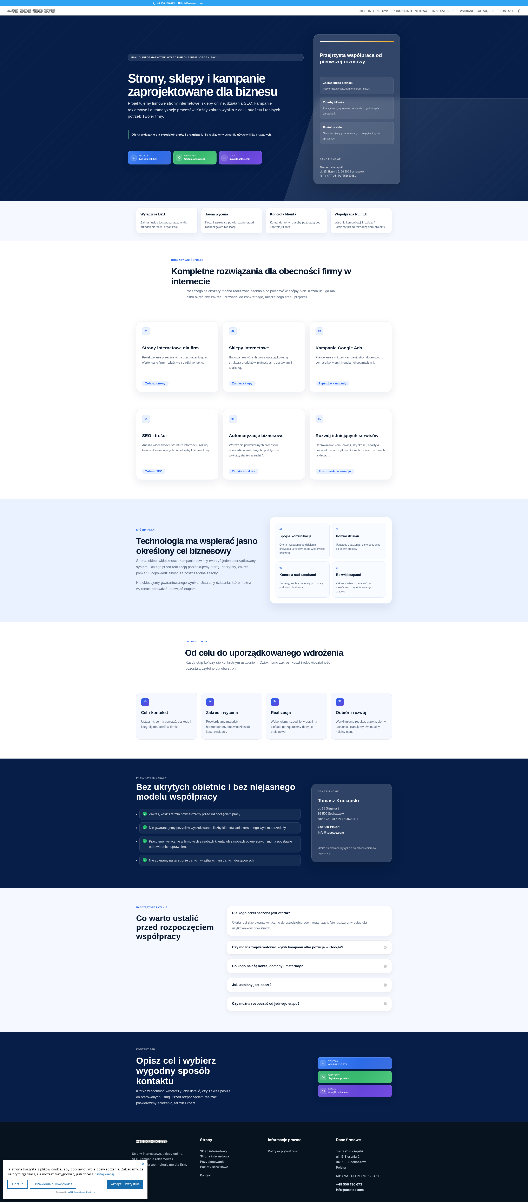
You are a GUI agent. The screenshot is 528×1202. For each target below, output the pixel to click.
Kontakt (206, 1175)
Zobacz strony (155, 383)
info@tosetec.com (331, 832)
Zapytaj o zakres (243, 471)
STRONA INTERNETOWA (410, 11)
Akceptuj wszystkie (125, 1184)
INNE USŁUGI (441, 11)
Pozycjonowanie (212, 1162)
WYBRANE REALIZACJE (475, 11)
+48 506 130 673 (329, 827)
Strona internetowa (214, 1156)
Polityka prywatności (283, 1151)
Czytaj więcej (104, 1174)
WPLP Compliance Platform (81, 1192)
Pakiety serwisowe (214, 1167)
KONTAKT (506, 11)
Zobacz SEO (153, 471)
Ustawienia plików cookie (53, 1184)
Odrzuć (17, 1184)
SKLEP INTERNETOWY (374, 11)
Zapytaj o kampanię (332, 383)
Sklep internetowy (213, 1151)
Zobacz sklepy (242, 383)
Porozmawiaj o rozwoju (335, 471)
